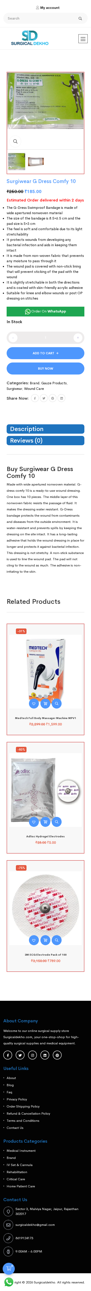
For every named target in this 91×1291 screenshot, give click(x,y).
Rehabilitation (17, 1172)
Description (27, 429)
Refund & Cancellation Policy (28, 1113)
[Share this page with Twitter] (44, 398)
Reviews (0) (26, 440)
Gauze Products (54, 383)
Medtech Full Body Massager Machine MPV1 (45, 718)
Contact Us (15, 1128)
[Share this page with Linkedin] (61, 398)
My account (50, 8)
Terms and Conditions (23, 1120)
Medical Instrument (21, 1150)
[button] (15, 141)
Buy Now (45, 369)
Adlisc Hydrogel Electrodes (45, 836)
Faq (9, 1092)
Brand (34, 383)
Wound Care (34, 388)
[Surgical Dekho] (29, 36)
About (11, 1078)
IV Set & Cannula (19, 1165)
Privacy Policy (17, 1099)
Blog (10, 1085)
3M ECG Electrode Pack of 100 (45, 955)
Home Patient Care (21, 1186)
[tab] (45, 429)
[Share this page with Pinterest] (53, 398)
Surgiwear (14, 388)
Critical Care (16, 1179)
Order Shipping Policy (23, 1106)
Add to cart (43, 353)
